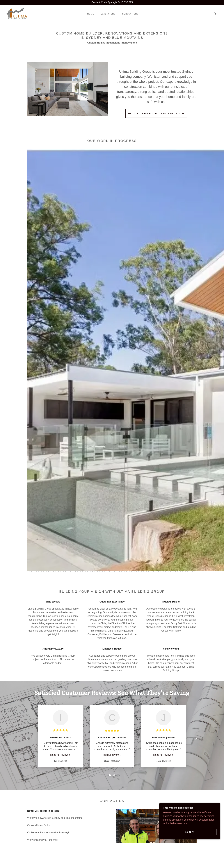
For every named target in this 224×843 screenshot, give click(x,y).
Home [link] (90, 14)
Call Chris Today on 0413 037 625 (156, 113)
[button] (215, 14)
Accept (190, 832)
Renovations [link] (130, 14)
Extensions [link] (108, 14)
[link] (17, 13)
